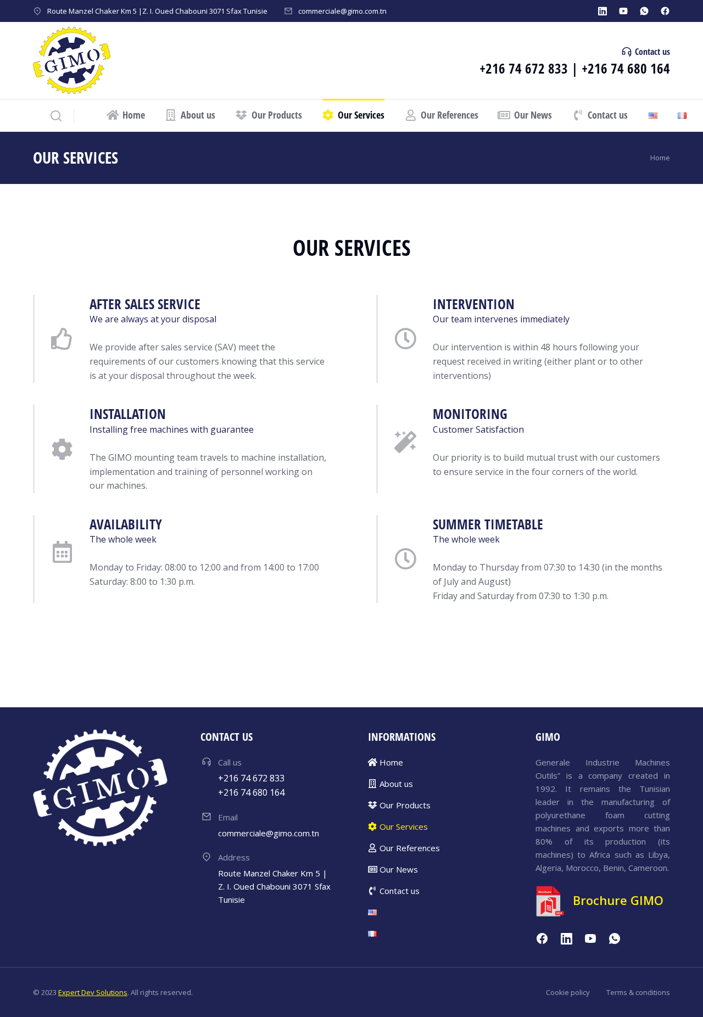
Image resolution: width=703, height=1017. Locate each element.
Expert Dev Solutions (92, 992)
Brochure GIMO (618, 900)
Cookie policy (568, 992)
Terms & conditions (638, 992)
